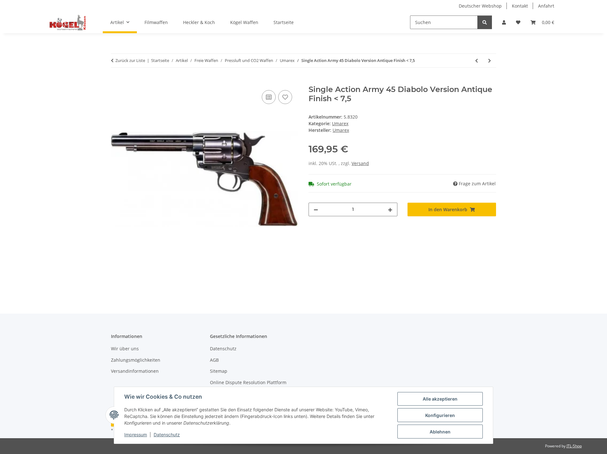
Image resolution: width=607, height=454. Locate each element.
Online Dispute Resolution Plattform (248, 382)
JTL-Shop (574, 446)
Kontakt (520, 6)
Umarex (340, 123)
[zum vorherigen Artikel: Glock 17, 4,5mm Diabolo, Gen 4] (476, 60)
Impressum (135, 434)
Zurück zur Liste (130, 60)
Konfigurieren (440, 415)
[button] (504, 22)
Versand (360, 163)
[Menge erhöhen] (390, 209)
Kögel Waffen (244, 22)
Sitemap (218, 371)
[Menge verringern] (316, 209)
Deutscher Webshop (480, 6)
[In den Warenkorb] (116, 81)
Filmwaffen (156, 22)
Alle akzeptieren (440, 399)
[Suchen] (484, 22)
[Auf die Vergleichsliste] (269, 97)
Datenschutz (167, 434)
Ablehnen (440, 431)
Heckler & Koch (199, 22)
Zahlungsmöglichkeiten (135, 360)
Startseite (283, 22)
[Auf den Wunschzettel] (285, 97)
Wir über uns (125, 349)
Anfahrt (546, 6)
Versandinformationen (135, 371)
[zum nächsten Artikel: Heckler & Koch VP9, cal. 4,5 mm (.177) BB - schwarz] (489, 60)
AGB (214, 360)
